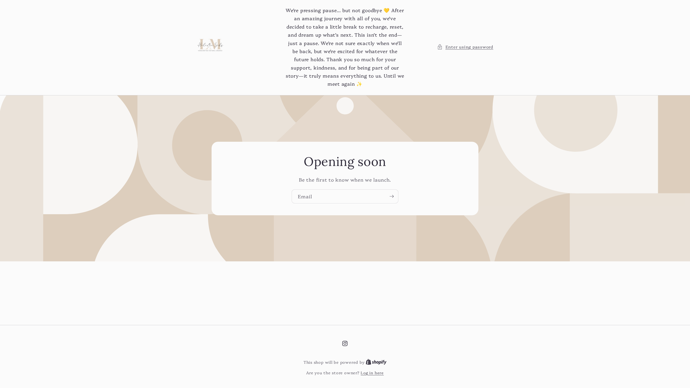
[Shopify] (376, 362)
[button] (465, 47)
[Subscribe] (391, 196)
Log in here (372, 372)
